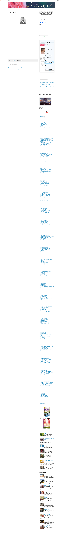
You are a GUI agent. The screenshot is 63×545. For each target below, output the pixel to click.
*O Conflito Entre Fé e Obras (44, 294)
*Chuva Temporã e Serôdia (44, 191)
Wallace (41, 118)
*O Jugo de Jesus (42, 308)
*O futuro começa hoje (43, 305)
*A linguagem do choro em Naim (45, 143)
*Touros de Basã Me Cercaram (44, 381)
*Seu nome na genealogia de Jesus (45, 371)
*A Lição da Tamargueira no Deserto (45, 142)
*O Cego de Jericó (43, 288)
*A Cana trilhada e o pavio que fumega (46, 127)
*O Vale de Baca (42, 331)
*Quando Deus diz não (43, 351)
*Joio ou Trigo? (42, 250)
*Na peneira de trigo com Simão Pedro (46, 271)
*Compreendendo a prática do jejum (45, 196)
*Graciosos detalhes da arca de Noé (45, 237)
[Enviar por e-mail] (18, 60)
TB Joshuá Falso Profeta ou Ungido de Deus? (48, 509)
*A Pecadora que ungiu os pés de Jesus (46, 154)
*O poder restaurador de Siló (44, 320)
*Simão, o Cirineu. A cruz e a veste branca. (46, 372)
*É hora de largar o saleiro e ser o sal (45, 220)
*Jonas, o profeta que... (43, 251)
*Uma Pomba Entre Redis (44, 387)
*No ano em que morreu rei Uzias (45, 276)
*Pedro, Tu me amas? (43, 344)
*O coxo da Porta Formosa (44, 295)
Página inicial (23, 67)
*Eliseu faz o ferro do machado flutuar (45, 224)
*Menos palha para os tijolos (44, 262)
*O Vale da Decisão (43, 330)
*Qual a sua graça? (43, 350)
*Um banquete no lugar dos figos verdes (46, 383)
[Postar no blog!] (19, 60)
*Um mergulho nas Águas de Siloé (45, 385)
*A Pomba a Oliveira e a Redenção (45, 155)
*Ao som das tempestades (44, 173)
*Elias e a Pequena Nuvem (44, 222)
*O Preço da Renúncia (43, 321)
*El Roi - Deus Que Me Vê (44, 221)
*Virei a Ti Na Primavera (43, 395)
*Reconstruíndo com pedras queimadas (46, 359)
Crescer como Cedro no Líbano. (48, 479)
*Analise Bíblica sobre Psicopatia (45, 172)
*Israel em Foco (42, 239)
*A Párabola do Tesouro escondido (45, 152)
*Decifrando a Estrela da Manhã (45, 210)
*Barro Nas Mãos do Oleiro (44, 185)
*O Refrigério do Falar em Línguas (45, 323)
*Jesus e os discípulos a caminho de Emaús (46, 246)
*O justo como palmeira (43, 309)
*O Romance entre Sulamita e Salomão (46, 324)
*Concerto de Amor (43, 197)
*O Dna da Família (43, 299)
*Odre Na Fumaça (43, 332)
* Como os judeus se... (43, 122)
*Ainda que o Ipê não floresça (44, 170)
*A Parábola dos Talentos (44, 153)
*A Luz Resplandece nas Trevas (45, 144)
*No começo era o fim (43, 277)
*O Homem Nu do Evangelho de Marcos (46, 306)
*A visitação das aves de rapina (44, 162)
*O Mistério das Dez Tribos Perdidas (45, 311)
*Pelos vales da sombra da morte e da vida (46, 346)
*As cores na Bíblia (43, 179)
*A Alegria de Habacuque (44, 124)
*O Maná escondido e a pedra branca (45, 310)
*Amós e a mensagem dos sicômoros (45, 171)
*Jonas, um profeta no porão (44, 252)
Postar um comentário (12, 65)
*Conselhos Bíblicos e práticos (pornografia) (46, 200)
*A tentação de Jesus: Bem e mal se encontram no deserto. (45, 160)
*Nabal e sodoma (42, 273)
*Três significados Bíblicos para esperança (46, 382)
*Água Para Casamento (43, 167)
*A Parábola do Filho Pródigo (44, 151)
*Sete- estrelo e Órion (43, 370)
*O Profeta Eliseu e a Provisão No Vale (46, 322)
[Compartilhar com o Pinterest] (22, 60)
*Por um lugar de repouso (44, 348)
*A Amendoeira (42, 125)
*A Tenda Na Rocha (43, 158)
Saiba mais (46, 416)
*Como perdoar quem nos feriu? (45, 194)
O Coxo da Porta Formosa (48, 444)
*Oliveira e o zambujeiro (43, 333)
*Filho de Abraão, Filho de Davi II (45, 235)
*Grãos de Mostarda (43, 238)
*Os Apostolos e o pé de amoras (45, 336)
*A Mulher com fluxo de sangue (44, 146)
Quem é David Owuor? (47, 514)
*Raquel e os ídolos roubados (44, 358)
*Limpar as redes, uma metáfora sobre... (46, 259)
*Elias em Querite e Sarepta (44, 223)
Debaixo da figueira (47, 485)
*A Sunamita (42, 157)
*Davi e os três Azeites (43, 208)
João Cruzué (42, 116)
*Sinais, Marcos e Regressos (44, 373)
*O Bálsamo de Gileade (43, 282)
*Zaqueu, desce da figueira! (44, 396)
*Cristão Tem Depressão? (44, 207)
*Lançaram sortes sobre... (44, 257)
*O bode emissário (43, 284)
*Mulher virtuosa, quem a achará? (45, 265)
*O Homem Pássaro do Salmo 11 (45, 307)
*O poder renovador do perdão (44, 319)
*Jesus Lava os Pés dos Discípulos (45, 248)
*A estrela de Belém (43, 137)
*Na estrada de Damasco (44, 269)
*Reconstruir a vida (43, 360)
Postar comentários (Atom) (15, 69)
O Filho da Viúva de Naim (48, 454)
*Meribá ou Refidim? (43, 263)
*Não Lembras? (42, 274)
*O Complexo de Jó (43, 293)
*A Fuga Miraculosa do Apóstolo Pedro (45, 139)
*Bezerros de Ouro (43, 186)
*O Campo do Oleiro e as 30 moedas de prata (47, 286)
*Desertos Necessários (43, 211)
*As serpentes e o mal (43, 181)
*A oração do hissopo (43, 147)
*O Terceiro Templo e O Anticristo (45, 329)
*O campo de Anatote (43, 285)
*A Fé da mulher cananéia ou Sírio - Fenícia (46, 138)
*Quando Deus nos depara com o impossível (46, 352)
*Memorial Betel (42, 261)
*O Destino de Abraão (43, 297)
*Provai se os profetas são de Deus (45, 349)
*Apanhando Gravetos (43, 174)
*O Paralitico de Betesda (43, 318)
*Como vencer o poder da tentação (45, 195)
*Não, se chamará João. (43, 275)
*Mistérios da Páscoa (43, 264)
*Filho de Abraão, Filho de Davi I (45, 234)
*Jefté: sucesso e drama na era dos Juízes (46, 240)
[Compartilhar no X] (20, 60)
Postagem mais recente (11, 67)
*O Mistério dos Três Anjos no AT (45, 312)
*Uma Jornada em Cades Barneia (45, 386)
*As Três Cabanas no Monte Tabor (45, 184)
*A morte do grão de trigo (44, 145)
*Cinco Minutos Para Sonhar (44, 192)
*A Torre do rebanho (43, 161)
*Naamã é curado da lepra (44, 272)
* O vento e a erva (43, 123)
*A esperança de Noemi (43, 136)
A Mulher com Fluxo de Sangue (48, 449)
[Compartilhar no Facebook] (21, 60)
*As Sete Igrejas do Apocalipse (44, 182)
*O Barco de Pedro (43, 283)
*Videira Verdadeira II (43, 394)
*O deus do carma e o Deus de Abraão (46, 298)
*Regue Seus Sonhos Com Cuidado (45, 362)
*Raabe (41, 357)
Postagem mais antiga (34, 67)
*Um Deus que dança (43, 384)
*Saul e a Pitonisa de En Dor (44, 368)
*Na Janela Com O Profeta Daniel (45, 270)
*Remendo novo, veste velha (44, 363)
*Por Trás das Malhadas (43, 347)
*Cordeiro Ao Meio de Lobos (44, 201)
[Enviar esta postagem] (17, 60)
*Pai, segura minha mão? (44, 340)
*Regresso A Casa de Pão (44, 361)
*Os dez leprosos (42, 337)
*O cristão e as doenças (43, 296)
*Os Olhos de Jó (42, 338)
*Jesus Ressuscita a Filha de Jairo (45, 249)
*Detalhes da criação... (43, 213)
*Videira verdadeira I (43, 393)
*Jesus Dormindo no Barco (44, 241)
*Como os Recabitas (43, 193)
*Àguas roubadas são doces (44, 168)
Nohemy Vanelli (42, 117)
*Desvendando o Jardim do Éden (45, 212)
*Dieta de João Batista (43, 218)
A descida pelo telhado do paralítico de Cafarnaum (48, 433)
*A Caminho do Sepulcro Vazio (44, 126)
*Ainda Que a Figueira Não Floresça (45, 169)
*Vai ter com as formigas (43, 388)
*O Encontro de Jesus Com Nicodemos (46, 300)
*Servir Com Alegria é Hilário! (44, 369)
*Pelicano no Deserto (43, 345)
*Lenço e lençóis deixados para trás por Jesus (47, 258)
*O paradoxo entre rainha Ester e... (45, 317)
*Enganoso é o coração (43, 225)
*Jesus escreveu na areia (44, 247)
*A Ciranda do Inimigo (43, 128)
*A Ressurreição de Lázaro (44, 156)
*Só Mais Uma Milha (43, 375)
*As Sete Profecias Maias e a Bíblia (45, 183)
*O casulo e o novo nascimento (44, 287)
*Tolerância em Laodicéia (44, 380)
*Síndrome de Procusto (43, 374)
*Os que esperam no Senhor (44, 339)
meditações (42, 403)
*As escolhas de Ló (43, 180)
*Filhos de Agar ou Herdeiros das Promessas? (47, 236)
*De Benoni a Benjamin (43, 209)
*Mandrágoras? (42, 260)
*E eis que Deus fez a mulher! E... (45, 219)
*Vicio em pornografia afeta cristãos (45, 392)
